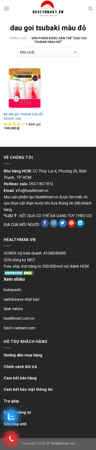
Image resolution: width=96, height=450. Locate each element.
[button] (15, 124)
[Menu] (7, 8)
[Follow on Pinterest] (71, 223)
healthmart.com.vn (19, 318)
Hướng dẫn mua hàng (23, 355)
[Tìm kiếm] (90, 8)
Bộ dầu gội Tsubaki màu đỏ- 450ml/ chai (24, 116)
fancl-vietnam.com (19, 328)
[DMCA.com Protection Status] (19, 272)
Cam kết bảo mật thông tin (28, 389)
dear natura (13, 308)
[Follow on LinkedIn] (80, 223)
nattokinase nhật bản (21, 299)
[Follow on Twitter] (63, 223)
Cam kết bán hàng (20, 378)
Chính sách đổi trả (20, 366)
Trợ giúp (11, 401)
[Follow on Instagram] (54, 223)
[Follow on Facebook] (45, 223)
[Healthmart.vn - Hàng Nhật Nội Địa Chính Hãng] (48, 8)
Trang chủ (18, 38)
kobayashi (12, 289)
